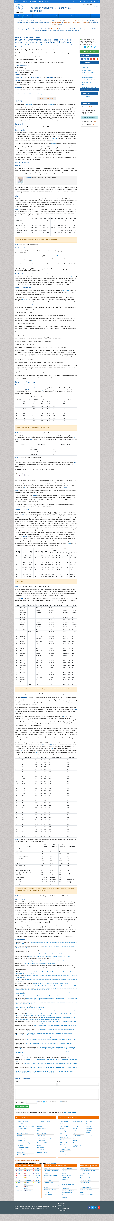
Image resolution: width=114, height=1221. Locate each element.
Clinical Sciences (21, 1138)
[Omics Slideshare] (91, 1)
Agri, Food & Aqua (84, 1173)
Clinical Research (64, 1126)
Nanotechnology (41, 1135)
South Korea (18, 1185)
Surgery (88, 1132)
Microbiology (63, 1154)
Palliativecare (65, 1188)
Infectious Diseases (65, 1149)
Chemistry (19, 1135)
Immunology (63, 1147)
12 (72, 356)
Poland (37, 1168)
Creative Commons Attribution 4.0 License (44, 1206)
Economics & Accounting (23, 1142)
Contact (47, 1)
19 (70, 728)
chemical (53, 143)
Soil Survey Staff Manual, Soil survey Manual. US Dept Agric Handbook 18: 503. (50, 983)
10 (68, 350)
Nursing (75, 1128)
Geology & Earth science (86, 1194)
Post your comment (89, 51)
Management (55, 24)
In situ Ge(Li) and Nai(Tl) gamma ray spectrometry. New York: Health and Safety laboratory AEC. (55, 1037)
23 (21, 750)
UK (18, 1177)
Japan (19, 1180)
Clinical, (70, 22)
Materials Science (41, 1128)
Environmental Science (86, 1180)
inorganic (70, 277)
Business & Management (23, 1131)
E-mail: (59, 1081)
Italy (18, 1173)
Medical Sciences (41, 1133)
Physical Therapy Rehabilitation (66, 1176)
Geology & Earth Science (43, 1121)
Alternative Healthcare (50, 1189)
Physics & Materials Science (87, 1177)
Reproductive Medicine (89, 1129)
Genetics (62, 1139)
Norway (37, 1180)
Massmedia (83, 1192)
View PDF (41, 98)
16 (52, 540)
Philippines (29, 1190)
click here (59, 1101)
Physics (39, 1145)
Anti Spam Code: (19, 1102)
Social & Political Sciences (43, 1150)
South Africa (26, 1183)
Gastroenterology (48, 1182)
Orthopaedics (76, 1138)
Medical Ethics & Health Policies (68, 1185)
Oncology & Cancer (67, 1168)
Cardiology (62, 1123)
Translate (95, 6)
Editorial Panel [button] (27, 16)
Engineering (20, 1145)
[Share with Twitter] (85, 59)
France (28, 1175)
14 (24, 389)
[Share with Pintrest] (94, 59)
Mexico (37, 1177)
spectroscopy (64, 108)
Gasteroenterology (65, 1137)
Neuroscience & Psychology (44, 1138)
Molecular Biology (77, 1121)
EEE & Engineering (84, 1182)
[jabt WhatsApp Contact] (98, 1)
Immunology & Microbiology (44, 1123)
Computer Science (21, 1140)
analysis (42, 389)
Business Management (86, 1189)
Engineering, (85, 22)
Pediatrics (75, 1142)
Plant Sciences (40, 1147)
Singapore (29, 1180)
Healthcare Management (50, 1175)
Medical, (66, 22)
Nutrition (75, 1131)
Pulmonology (89, 1123)
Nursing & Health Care (42, 1140)
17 (21, 713)
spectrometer (65, 290)
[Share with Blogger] (97, 59)
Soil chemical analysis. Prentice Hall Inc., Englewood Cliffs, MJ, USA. (40, 963)
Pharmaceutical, (77, 22)
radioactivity (51, 104)
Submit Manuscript (53, 16)
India (27, 1177)
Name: (17, 1081)
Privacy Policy (63, 1207)
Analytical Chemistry (87, 70)
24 (52, 754)
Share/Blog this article (89, 99)
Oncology (75, 1133)
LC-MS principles (86, 82)
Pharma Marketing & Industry (87, 1170)
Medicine (62, 1151)
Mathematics (40, 1131)
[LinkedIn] (95, 1207)
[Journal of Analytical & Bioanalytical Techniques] (19, 7)
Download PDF (50, 98)
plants (69, 543)
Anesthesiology (64, 1121)
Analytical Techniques (88, 72)
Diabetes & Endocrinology (63, 1134)
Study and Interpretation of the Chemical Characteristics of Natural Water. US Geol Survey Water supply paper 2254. (50, 985)
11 (41, 354)
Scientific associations (56, 22)
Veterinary (82, 1185)
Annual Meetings (51, 1163)
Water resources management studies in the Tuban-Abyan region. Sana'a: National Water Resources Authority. (49, 954)
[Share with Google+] (91, 59)
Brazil (18, 1182)
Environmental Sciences (23, 1147)
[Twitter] (92, 1207)
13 (27, 369)
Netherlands (19, 1190)
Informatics (40, 1126)
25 (61, 754)
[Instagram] (99, 1207)
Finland (37, 1173)
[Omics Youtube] (95, 1)
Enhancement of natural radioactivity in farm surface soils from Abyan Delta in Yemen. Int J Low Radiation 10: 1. (47, 996)
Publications (24, 1)
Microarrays (85, 84)
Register (41, 1)
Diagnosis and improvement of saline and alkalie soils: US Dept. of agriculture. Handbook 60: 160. (46, 961)
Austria (37, 1170)
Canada (28, 1170)
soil (43, 147)
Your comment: (19, 1087)
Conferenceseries (54, 29)
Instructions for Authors (40, 16)
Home (16, 1)
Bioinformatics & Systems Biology (25, 1126)
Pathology (75, 1140)
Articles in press (63, 16)
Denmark (37, 1175)
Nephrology (76, 1123)
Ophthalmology (77, 1135)
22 (52, 748)
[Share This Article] (85, 47)
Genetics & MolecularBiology (51, 1185)
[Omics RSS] (87, 1)
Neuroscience (47, 1177)
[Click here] (74, 1)
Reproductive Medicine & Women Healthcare (68, 1191)
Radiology (88, 1126)
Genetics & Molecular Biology (24, 1154)
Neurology (75, 1126)
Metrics (88, 16)
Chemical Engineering (22, 1133)
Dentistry (62, 1128)
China (27, 1173)
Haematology (63, 1142)
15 (24, 487)
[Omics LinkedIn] (84, 1)
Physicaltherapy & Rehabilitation (77, 1146)
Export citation (87, 96)
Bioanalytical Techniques (88, 77)
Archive (72, 16)
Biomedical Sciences (22, 1128)
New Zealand (26, 1187)
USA (18, 1168)
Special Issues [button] (79, 16)
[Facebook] (89, 1207)
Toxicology (89, 1135)
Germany (19, 1175)
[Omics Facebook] (77, 1)
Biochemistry (20, 1123)
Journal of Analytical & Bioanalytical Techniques (46, 94)
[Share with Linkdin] (88, 59)
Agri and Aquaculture (22, 1121)
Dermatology (63, 1131)
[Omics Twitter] (80, 1)
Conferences (33, 1)
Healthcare (62, 1144)
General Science (21, 1152)
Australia (19, 1170)
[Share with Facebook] (82, 59)
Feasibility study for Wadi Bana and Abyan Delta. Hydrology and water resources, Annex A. (49, 956)
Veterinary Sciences (42, 1152)
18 (63, 716)
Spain (27, 1168)
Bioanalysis (85, 75)
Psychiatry (89, 1121)
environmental (28, 104)
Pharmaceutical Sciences (43, 1142)
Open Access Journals (70, 21)
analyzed (24, 299)
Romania (37, 1182)
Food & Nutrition (21, 1150)
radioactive (55, 138)
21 (26, 748)
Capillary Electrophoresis (88, 80)
